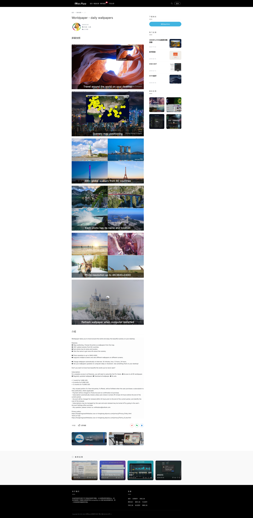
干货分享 (111, 3)
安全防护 (137, 505)
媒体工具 (137, 502)
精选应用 (96, 3)
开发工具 (130, 505)
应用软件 (135, 498)
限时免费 (103, 3)
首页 (91, 3)
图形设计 (130, 502)
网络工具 (144, 505)
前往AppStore (165, 24)
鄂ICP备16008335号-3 (105, 514)
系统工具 (142, 498)
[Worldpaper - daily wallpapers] (108, 66)
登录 (177, 3)
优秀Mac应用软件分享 (80, 3)
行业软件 (144, 502)
